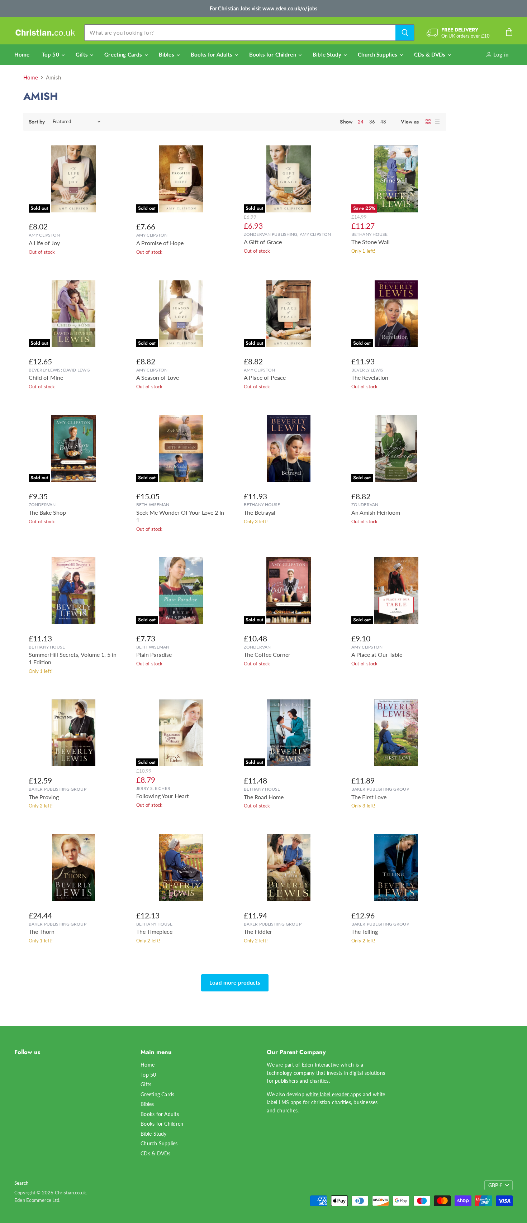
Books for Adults (212, 54)
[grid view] (428, 121)
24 (361, 122)
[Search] (404, 32)
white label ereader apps (333, 1094)
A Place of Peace (265, 377)
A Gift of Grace (263, 242)
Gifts (82, 54)
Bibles (167, 54)
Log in (500, 54)
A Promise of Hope (160, 243)
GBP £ (495, 1185)
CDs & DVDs (430, 54)
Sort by (37, 122)
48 (383, 122)
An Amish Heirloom (375, 512)
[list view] (437, 121)
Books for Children (273, 54)
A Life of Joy (44, 243)
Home (22, 54)
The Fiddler (258, 931)
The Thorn (41, 931)
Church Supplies (378, 54)
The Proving (44, 797)
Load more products (234, 982)
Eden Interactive (321, 1065)
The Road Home (264, 797)
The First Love (368, 797)
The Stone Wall (370, 242)
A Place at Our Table (376, 654)
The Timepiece (154, 931)
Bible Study (328, 54)
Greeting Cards (123, 54)
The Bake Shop (47, 512)
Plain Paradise (154, 654)
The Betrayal (259, 512)
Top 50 (51, 54)
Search (21, 1183)
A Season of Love (157, 377)
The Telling (364, 931)
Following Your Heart (162, 796)
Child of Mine (46, 377)
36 (372, 122)
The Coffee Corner (267, 654)
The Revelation (369, 377)
